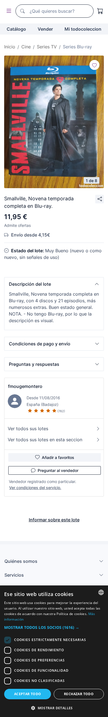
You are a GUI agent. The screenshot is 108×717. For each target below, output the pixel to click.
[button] (54, 284)
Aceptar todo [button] (27, 694)
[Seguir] (94, 65)
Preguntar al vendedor (58, 470)
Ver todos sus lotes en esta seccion (45, 439)
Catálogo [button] (16, 29)
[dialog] (54, 651)
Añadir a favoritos (58, 457)
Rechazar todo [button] (79, 694)
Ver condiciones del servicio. (35, 487)
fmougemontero (25, 386)
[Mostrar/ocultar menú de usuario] (8, 11)
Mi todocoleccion (83, 29)
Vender (45, 29)
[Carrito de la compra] (100, 11)
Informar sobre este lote (54, 519)
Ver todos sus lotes (28, 428)
